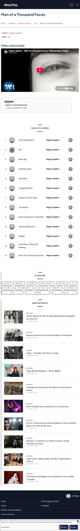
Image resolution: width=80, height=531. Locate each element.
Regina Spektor (24, 23)
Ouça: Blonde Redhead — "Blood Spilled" (43, 371)
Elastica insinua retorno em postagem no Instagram (49, 335)
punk (12, 292)
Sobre (3, 505)
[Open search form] (77, 4)
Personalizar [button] (5, 527)
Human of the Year (28, 197)
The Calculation (26, 140)
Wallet (22, 236)
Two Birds (23, 207)
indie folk (62, 283)
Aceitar (73, 527)
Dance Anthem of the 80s (31, 217)
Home (3, 501)
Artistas (11, 23)
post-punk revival (24, 288)
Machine (23, 178)
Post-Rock (41, 288)
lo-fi (73, 283)
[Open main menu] (71, 4)
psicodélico (70, 288)
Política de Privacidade (11, 510)
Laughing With (25, 188)
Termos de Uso (7, 514)
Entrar (75, 496)
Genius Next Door (27, 226)
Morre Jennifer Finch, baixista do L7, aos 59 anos (47, 406)
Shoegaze (37, 292)
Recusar (64, 527)
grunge (32, 283)
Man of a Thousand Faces (31, 255)
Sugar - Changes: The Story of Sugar (42, 353)
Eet (20, 149)
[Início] (10, 5)
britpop (6, 283)
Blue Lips (23, 159)
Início (3, 23)
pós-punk (7, 288)
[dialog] (40, 525)
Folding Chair (25, 169)
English (46, 505)
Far (35, 23)
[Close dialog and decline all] (78, 521)
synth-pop (64, 292)
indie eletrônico (46, 283)
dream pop (19, 283)
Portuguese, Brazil (51, 501)
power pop (56, 288)
